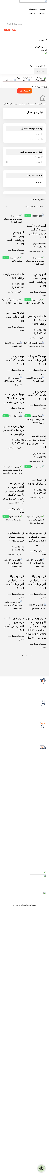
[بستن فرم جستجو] (46, 3)
